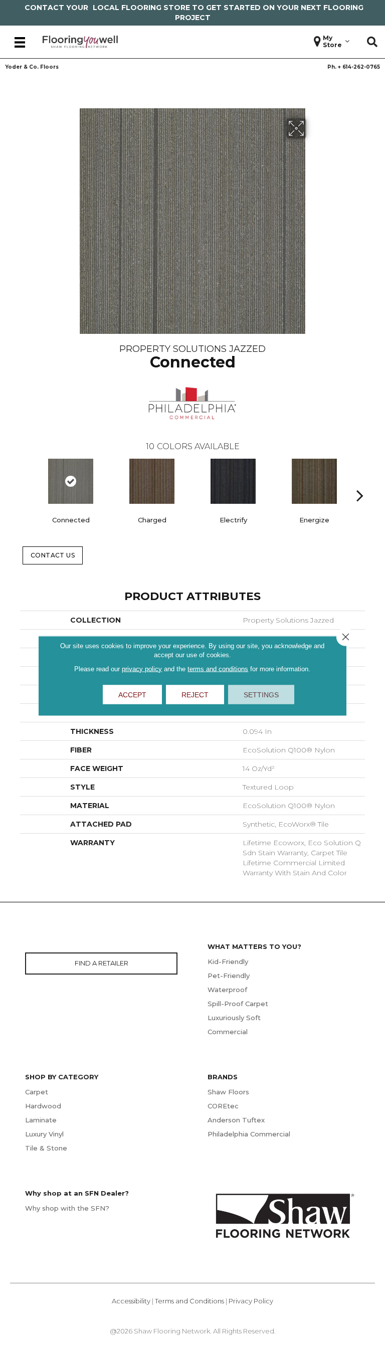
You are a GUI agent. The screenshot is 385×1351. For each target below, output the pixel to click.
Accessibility (131, 1301)
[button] (372, 42)
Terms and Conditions (189, 1301)
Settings (261, 694)
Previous (25, 480)
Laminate (41, 1120)
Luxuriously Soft (234, 1018)
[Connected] (70, 481)
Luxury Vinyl (44, 1134)
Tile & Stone (46, 1148)
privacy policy (142, 668)
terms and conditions (217, 668)
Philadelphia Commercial (249, 1134)
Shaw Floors (228, 1092)
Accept (132, 694)
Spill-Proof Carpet (238, 1004)
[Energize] (314, 481)
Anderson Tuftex (236, 1120)
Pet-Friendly (229, 976)
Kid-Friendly (228, 961)
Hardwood (43, 1106)
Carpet (36, 1092)
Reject (195, 694)
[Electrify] (233, 481)
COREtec (223, 1106)
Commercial (228, 1032)
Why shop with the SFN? (67, 1208)
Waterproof (227, 990)
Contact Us (53, 555)
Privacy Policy (251, 1301)
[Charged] (151, 481)
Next (359, 480)
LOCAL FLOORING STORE (141, 7)
